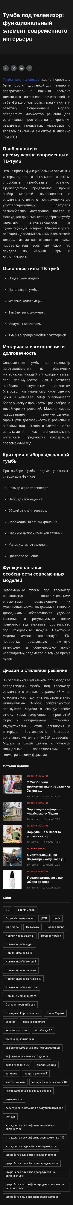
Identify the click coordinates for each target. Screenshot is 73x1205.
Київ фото (32, 927)
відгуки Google (46, 1064)
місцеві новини (15, 1082)
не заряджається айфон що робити (28, 1090)
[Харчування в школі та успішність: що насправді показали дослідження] (12, 834)
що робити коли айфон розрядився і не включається (31, 1174)
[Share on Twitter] (14, 68)
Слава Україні (55, 1013)
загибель (11, 1073)
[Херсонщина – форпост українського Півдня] (12, 811)
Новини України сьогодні (21, 987)
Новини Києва (36, 848)
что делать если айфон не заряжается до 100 (35, 1137)
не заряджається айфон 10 (49, 1082)
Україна (10, 1021)
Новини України (37, 776)
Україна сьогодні (16, 1030)
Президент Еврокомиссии (22, 1013)
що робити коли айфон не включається (31, 1154)
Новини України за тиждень (23, 978)
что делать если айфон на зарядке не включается (30, 1127)
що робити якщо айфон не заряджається (32, 1196)
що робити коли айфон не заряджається (32, 1163)
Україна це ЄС (43, 1030)
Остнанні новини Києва (20, 1004)
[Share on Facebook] (6, 68)
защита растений (36, 1073)
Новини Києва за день (20, 935)
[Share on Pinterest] (29, 68)
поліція (10, 1116)
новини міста (14, 1099)
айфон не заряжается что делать (27, 1056)
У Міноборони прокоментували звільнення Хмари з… (48, 786)
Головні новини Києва (20, 918)
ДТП (44, 918)
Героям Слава (26, 909)
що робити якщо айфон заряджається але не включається (35, 1186)
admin (34, 796)
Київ (57, 918)
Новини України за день (21, 970)
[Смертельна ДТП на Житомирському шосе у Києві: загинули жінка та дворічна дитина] (12, 856)
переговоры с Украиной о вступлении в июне (34, 1107)
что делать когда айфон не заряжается (31, 1146)
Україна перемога (34, 1021)
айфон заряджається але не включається (33, 1047)
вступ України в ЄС (17, 1064)
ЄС (7, 909)
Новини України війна (19, 952)
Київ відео (12, 927)
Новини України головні (21, 961)
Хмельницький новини (20, 1039)
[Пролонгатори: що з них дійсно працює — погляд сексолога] (12, 879)
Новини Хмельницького (21, 995)
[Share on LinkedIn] (22, 68)
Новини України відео (19, 944)
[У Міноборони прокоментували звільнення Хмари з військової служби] (12, 784)
